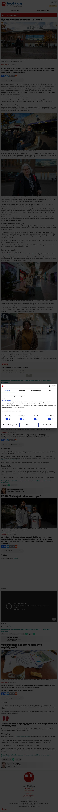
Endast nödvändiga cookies (10, 424)
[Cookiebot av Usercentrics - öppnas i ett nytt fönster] (49, 386)
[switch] (22, 419)
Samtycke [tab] (7, 390)
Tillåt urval (29, 424)
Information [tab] (22, 390)
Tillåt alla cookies (47, 424)
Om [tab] (50, 390)
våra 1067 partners (7, 400)
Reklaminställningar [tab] (36, 390)
